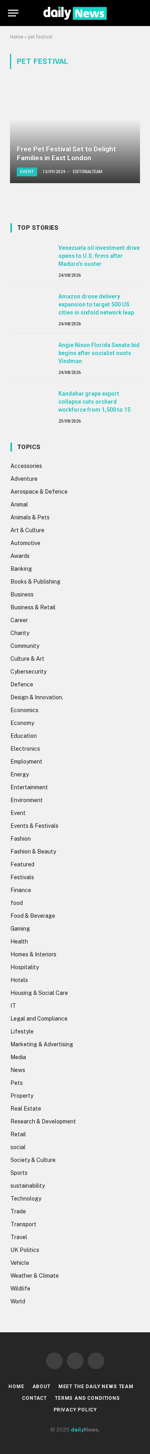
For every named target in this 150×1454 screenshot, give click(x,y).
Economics (24, 710)
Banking (21, 569)
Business (22, 594)
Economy (22, 723)
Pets (16, 1083)
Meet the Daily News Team (96, 1386)
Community (24, 646)
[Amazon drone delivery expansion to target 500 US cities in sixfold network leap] (30, 305)
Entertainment (29, 787)
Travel (18, 1237)
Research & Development (43, 1121)
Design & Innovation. (36, 697)
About (41, 1386)
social (18, 1147)
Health (19, 941)
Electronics (25, 748)
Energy (19, 774)
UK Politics (24, 1250)
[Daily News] (75, 13)
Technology (25, 1198)
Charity (19, 633)
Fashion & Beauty (33, 851)
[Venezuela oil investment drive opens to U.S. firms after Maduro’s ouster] (30, 256)
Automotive (25, 543)
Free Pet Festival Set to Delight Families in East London (66, 153)
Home (16, 37)
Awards (20, 556)
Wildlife (20, 1288)
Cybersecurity (28, 671)
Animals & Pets (30, 517)
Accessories (26, 466)
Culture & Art (27, 659)
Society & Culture (33, 1160)
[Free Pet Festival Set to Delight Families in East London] (75, 134)
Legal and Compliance (39, 1018)
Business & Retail (33, 607)
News (17, 1070)
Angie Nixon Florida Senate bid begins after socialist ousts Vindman (99, 353)
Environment (26, 800)
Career (19, 620)
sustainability (27, 1185)
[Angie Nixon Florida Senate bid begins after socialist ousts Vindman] (30, 354)
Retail (18, 1134)
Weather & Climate (34, 1275)
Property (21, 1096)
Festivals (22, 877)
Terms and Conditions (87, 1398)
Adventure (24, 479)
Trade (18, 1211)
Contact (34, 1398)
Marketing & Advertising (41, 1044)
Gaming (20, 928)
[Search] (138, 13)
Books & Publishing (35, 581)
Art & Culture (27, 530)
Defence (21, 684)
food (16, 903)
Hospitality (24, 967)
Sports (19, 1173)
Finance (20, 890)
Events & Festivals (34, 826)
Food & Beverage (32, 916)
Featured (22, 864)
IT (13, 1006)
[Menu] (13, 13)
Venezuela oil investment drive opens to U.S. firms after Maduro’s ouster (99, 256)
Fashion (20, 838)
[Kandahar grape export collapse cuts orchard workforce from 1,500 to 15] (30, 402)
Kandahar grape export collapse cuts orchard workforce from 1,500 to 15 (94, 401)
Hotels (19, 980)
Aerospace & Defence (39, 491)
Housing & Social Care (39, 993)
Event (18, 813)
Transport (23, 1224)
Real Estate (25, 1108)
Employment (26, 761)
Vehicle (19, 1263)
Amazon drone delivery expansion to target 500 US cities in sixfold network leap (96, 304)
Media (18, 1057)
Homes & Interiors (33, 954)
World (17, 1301)
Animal (19, 504)
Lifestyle (22, 1031)
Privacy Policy (75, 1410)
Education (23, 736)
